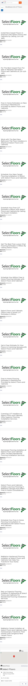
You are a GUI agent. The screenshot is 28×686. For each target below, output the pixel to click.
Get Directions (24, 666)
